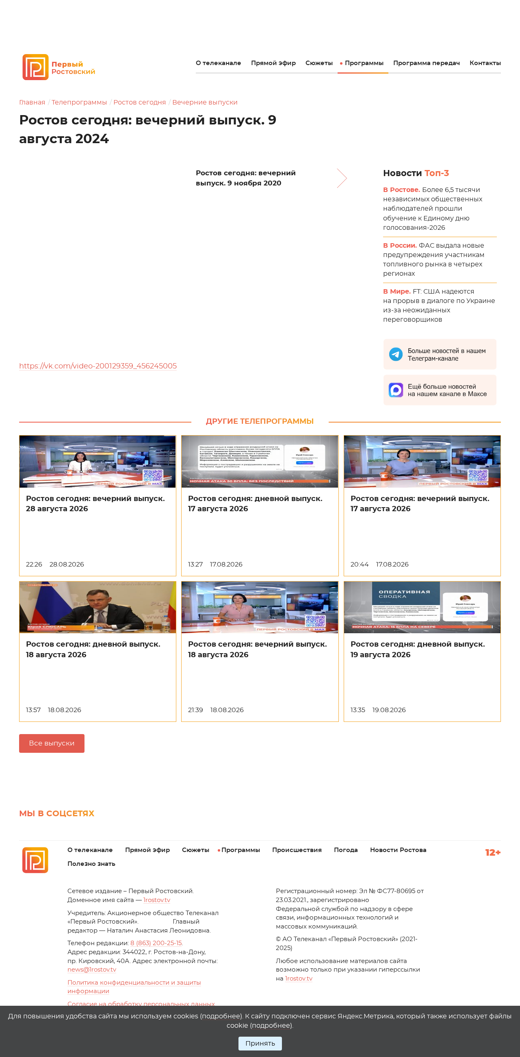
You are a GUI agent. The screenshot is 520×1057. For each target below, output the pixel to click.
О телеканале (218, 63)
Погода (346, 850)
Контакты (485, 63)
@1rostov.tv (91, 970)
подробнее (221, 1016)
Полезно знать (91, 864)
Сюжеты (319, 63)
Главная (32, 102)
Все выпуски (52, 743)
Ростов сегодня (139, 102)
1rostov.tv (156, 900)
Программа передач (426, 63)
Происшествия (297, 850)
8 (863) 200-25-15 (156, 943)
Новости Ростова (398, 850)
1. (298, 979)
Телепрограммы (79, 102)
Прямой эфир (273, 63)
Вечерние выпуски (205, 102)
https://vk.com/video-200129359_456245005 (98, 366)
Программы (364, 63)
